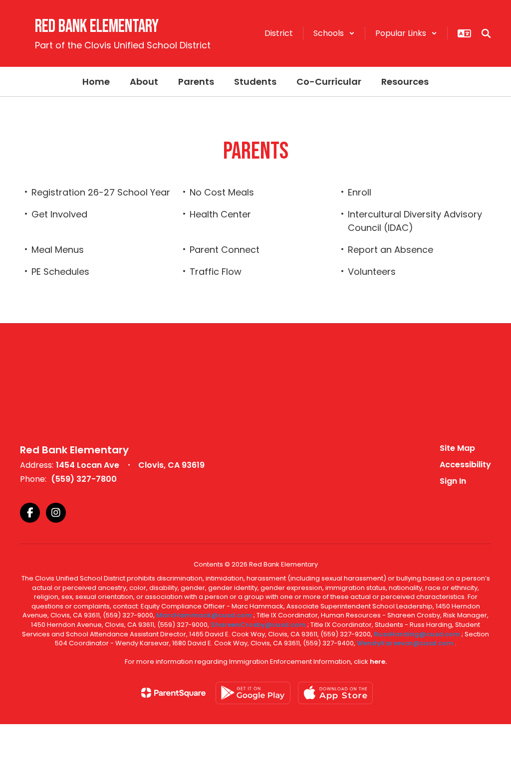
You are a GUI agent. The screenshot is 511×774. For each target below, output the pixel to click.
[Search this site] (486, 33)
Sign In (453, 481)
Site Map (457, 448)
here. (378, 661)
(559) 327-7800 (84, 479)
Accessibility (465, 464)
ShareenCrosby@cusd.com (258, 624)
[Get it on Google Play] (253, 693)
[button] (334, 33)
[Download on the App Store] (335, 693)
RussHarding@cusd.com (417, 634)
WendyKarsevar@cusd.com (406, 643)
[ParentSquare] (173, 692)
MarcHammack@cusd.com (204, 615)
